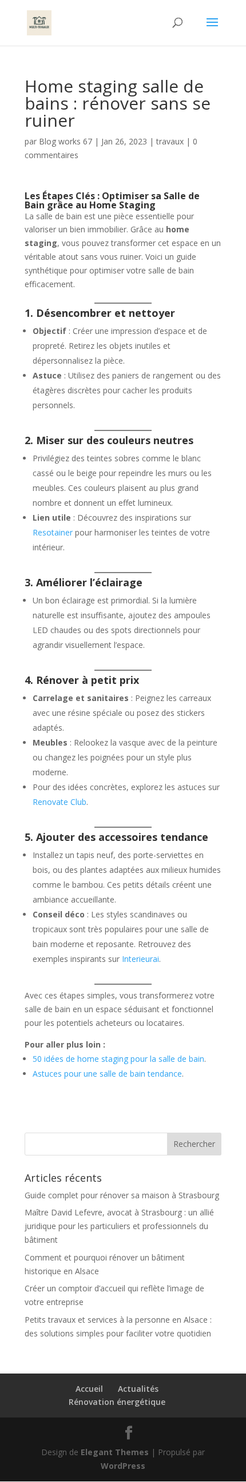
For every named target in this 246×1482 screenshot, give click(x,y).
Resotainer (53, 532)
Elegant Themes (115, 1452)
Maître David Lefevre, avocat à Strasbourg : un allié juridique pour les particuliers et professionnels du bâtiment (119, 1226)
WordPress (123, 1465)
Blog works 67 (65, 141)
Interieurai (139, 958)
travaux (170, 141)
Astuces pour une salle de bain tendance (107, 1073)
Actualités (138, 1388)
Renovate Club (59, 801)
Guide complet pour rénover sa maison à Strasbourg (122, 1195)
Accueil (89, 1388)
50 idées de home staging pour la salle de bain (118, 1058)
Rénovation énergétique (117, 1401)
